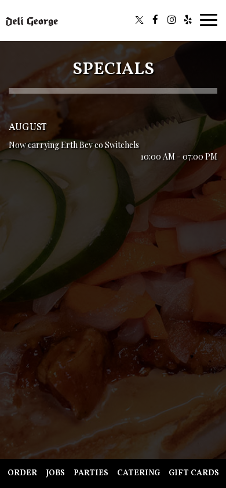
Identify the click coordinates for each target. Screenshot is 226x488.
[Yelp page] (188, 19)
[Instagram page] (171, 19)
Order (22, 473)
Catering (138, 473)
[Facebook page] (155, 19)
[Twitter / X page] (139, 19)
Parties (91, 473)
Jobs (55, 473)
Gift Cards (194, 473)
